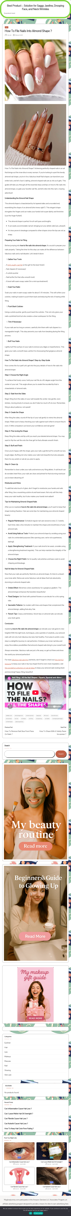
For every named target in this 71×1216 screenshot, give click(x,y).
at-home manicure (29, 715)
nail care (16, 718)
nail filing (31, 718)
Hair (5, 1047)
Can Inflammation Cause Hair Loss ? (18, 1108)
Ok (30, 1213)
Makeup (7, 1056)
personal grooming (19, 721)
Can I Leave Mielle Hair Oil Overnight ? (18, 1113)
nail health (47, 718)
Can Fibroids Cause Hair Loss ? (16, 1118)
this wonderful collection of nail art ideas (20, 668)
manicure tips (9, 718)
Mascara (7, 1061)
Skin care (7, 1075)
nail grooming (39, 718)
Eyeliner (7, 1043)
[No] (69, 1211)
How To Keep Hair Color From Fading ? (19, 1128)
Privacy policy (38, 1213)
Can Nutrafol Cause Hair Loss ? (16, 1123)
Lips (6, 1052)
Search (7, 745)
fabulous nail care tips (20, 660)
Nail (6, 27)
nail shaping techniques (57, 718)
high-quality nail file (15, 265)
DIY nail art (46, 715)
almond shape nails (19, 715)
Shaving (7, 1070)
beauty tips (38, 715)
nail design (23, 718)
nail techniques (9, 721)
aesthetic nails (9, 715)
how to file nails (54, 715)
